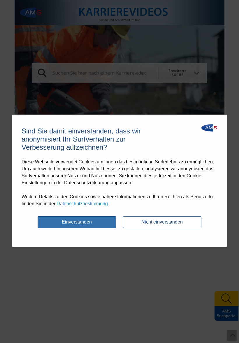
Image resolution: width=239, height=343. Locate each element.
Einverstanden (77, 221)
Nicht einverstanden (162, 221)
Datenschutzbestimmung (82, 203)
